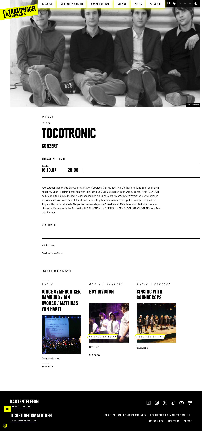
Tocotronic (50, 246)
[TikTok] (173, 402)
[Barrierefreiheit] (174, 3)
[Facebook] (148, 402)
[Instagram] (157, 402)
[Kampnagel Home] (19, 10)
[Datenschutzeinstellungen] (5, 426)
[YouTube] (181, 402)
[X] (165, 402)
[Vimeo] (190, 402)
